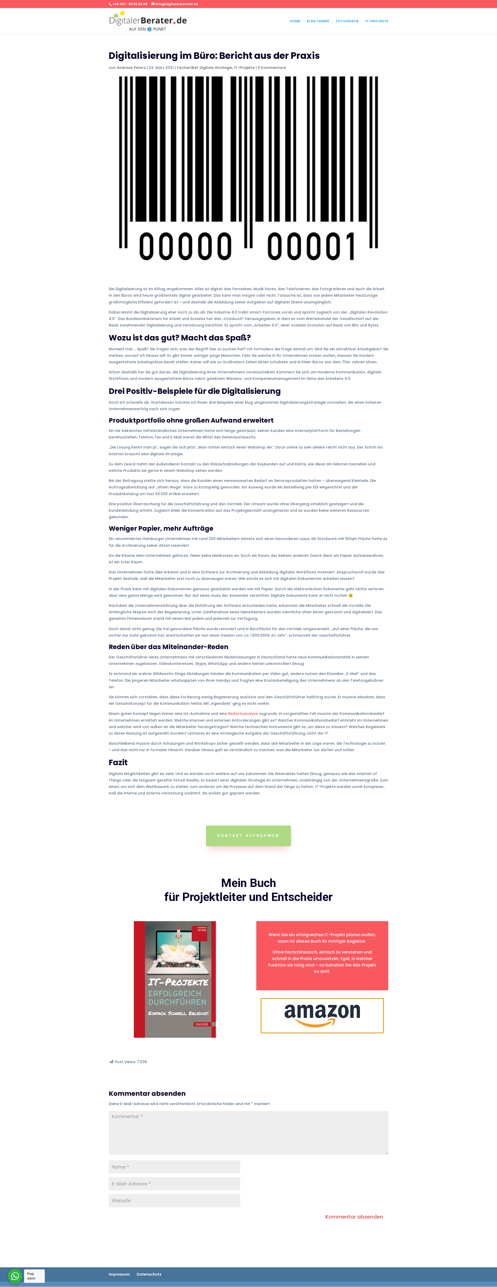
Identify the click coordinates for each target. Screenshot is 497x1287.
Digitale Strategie (216, 67)
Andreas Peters (131, 67)
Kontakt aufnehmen (248, 836)
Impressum (119, 1274)
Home (295, 21)
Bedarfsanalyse (243, 713)
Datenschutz (149, 1274)
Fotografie (347, 21)
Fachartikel (187, 67)
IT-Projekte (376, 21)
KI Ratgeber (318, 21)
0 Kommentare (272, 67)
